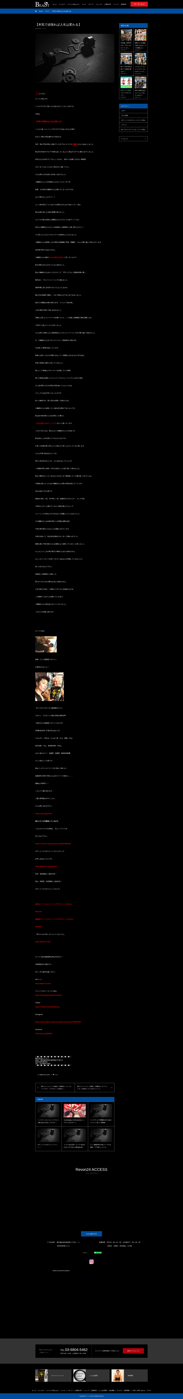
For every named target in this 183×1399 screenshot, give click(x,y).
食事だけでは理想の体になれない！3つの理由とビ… (140, 45)
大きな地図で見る (91, 1234)
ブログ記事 (124, 115)
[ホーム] (36, 11)
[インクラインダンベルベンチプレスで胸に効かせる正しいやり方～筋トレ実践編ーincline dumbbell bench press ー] (48, 1110)
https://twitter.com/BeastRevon (47, 1007)
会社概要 (111, 1390)
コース (84, 4)
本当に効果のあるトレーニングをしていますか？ (140, 92)
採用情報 (126, 1390)
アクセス (119, 1390)
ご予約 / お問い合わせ (138, 1390)
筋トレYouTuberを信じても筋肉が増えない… (126, 69)
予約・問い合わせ (139, 4)
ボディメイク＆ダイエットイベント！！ (47, 1146)
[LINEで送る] (98, 1252)
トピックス (99, 4)
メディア (90, 4)
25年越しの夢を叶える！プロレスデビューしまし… (126, 45)
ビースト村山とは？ (74, 4)
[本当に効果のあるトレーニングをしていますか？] (140, 82)
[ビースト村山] (42, 4)
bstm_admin (47, 1075)
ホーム (55, 4)
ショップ (116, 4)
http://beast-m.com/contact (46, 866)
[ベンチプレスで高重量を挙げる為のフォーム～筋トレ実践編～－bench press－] (101, 1110)
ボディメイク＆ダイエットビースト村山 (133, 120)
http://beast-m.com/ (43, 942)
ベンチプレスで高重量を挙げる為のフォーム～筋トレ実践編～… (101, 1121)
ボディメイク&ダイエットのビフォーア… (126, 92)
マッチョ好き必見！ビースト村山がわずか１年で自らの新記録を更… (74, 1146)
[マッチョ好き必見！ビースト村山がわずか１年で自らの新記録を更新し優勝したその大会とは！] (75, 1135)
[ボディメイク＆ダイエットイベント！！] (48, 1135)
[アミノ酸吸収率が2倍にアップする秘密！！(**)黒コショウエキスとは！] (101, 1135)
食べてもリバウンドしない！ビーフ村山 (133, 129)
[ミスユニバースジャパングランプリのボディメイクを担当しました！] (140, 58)
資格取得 (123, 4)
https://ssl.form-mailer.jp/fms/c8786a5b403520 (53, 844)
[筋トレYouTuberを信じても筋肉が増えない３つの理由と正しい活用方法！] (126, 58)
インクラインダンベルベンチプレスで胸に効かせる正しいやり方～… (48, 1121)
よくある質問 (103, 1390)
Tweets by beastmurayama (61, 1270)
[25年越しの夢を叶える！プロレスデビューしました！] (126, 35)
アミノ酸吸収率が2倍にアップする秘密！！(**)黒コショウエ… (100, 1146)
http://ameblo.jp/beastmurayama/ (48, 995)
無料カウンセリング (133, 1351)
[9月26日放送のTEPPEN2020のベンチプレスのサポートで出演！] (75, 1110)
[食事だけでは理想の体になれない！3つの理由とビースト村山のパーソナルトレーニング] (140, 35)
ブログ (44, 28)
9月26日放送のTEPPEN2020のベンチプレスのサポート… (74, 1121)
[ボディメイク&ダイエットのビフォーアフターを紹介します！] (126, 82)
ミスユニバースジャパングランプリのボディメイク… (140, 69)
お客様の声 (107, 4)
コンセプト (62, 4)
